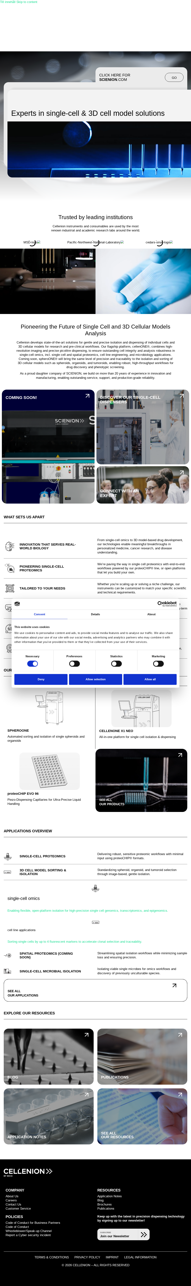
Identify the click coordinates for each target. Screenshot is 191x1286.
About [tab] (151, 614)
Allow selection (96, 679)
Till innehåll (8, 2)
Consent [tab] (39, 614)
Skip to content (26, 2)
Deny (41, 679)
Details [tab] (95, 614)
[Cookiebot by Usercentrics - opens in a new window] (160, 604)
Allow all (150, 679)
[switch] (74, 664)
